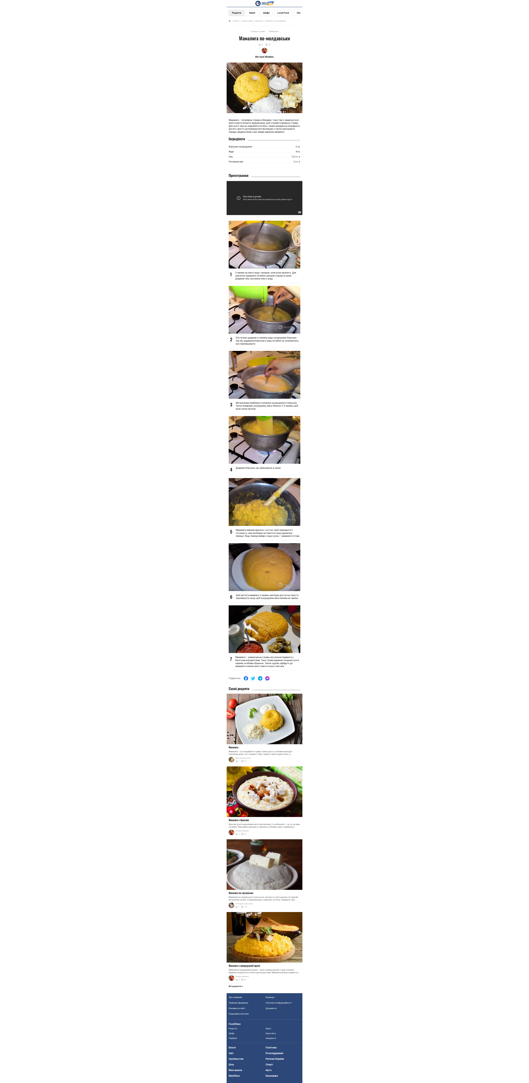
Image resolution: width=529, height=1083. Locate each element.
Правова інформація (238, 1003)
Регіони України (275, 1058)
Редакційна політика (239, 1014)
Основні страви (247, 21)
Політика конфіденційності (279, 1003)
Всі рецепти (235, 986)
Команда (270, 997)
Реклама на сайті (237, 1008)
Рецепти (236, 13)
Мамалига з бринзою (239, 820)
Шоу (231, 1064)
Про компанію (235, 997)
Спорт (269, 1064)
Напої (252, 13)
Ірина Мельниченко (243, 758)
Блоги (232, 1047)
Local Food (283, 13)
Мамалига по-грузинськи (241, 893)
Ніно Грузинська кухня (244, 904)
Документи (271, 1008)
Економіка (272, 1075)
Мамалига (259, 21)
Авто (269, 1070)
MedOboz (234, 1075)
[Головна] (230, 21)
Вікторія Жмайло (242, 831)
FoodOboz (235, 1024)
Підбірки (233, 1038)
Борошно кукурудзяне (240, 146)
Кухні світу (271, 1033)
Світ (231, 1053)
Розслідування (274, 1053)
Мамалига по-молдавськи (275, 21)
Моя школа (235, 1070)
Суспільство (236, 1058)
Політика (271, 1047)
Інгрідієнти (271, 1038)
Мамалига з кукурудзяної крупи (244, 965)
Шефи (266, 13)
